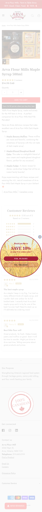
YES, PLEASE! (21, 258)
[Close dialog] (39, 236)
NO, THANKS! (21, 265)
